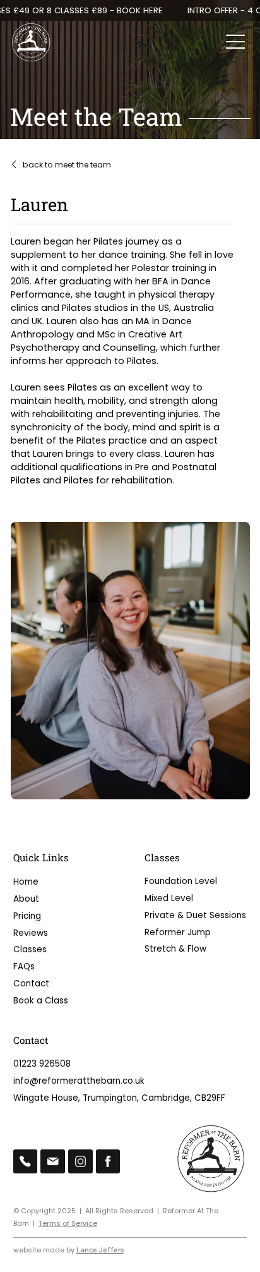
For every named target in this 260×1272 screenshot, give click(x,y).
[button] (130, 1098)
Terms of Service (67, 1223)
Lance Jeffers (100, 1249)
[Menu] (236, 41)
